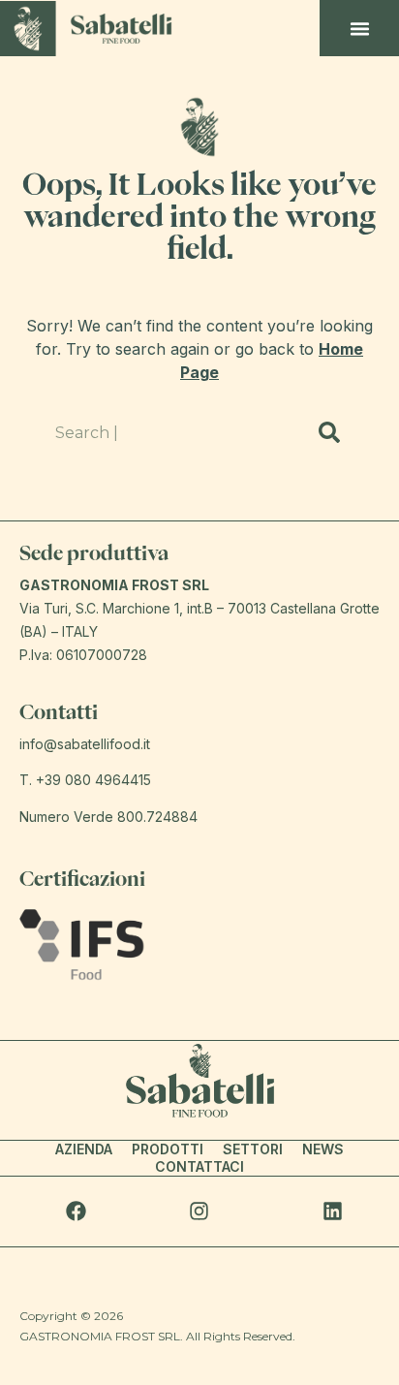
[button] (360, 28)
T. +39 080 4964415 (85, 779)
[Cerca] (329, 432)
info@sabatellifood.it (84, 744)
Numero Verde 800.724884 (108, 816)
